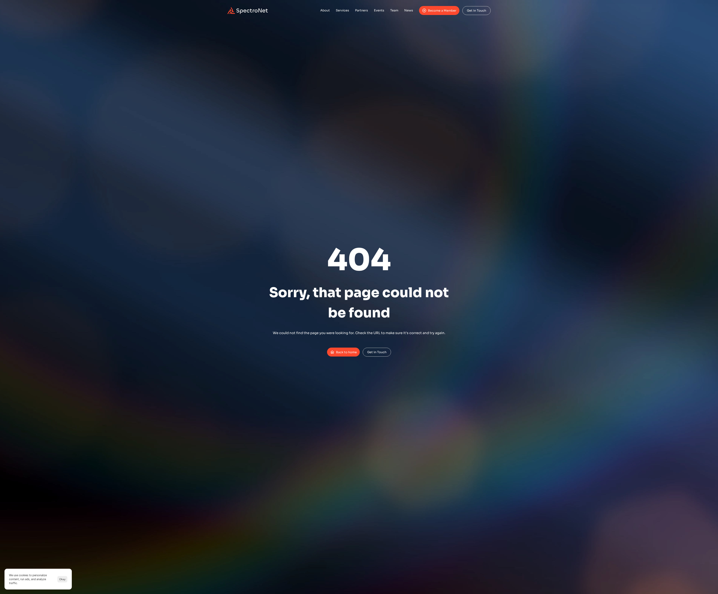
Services (342, 10)
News (408, 10)
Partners (361, 10)
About (325, 10)
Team (394, 10)
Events (379, 10)
